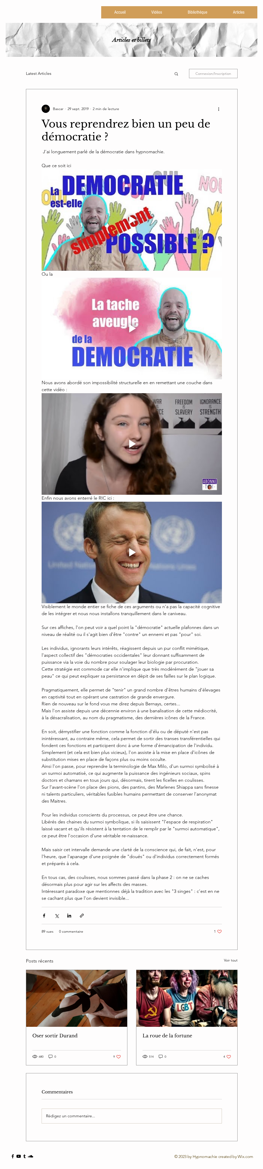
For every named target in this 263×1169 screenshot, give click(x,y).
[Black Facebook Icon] (12, 1156)
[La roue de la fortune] (186, 998)
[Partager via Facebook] (44, 915)
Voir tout (231, 960)
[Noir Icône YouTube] (18, 1156)
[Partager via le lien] (81, 915)
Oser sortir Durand (55, 1036)
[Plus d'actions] (219, 109)
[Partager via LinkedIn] (69, 915)
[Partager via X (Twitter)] (56, 915)
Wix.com (245, 1156)
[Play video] (132, 220)
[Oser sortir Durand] (76, 998)
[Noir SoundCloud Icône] (30, 1156)
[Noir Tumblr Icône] (24, 1156)
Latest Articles (38, 73)
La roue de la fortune (167, 1036)
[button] (176, 73)
